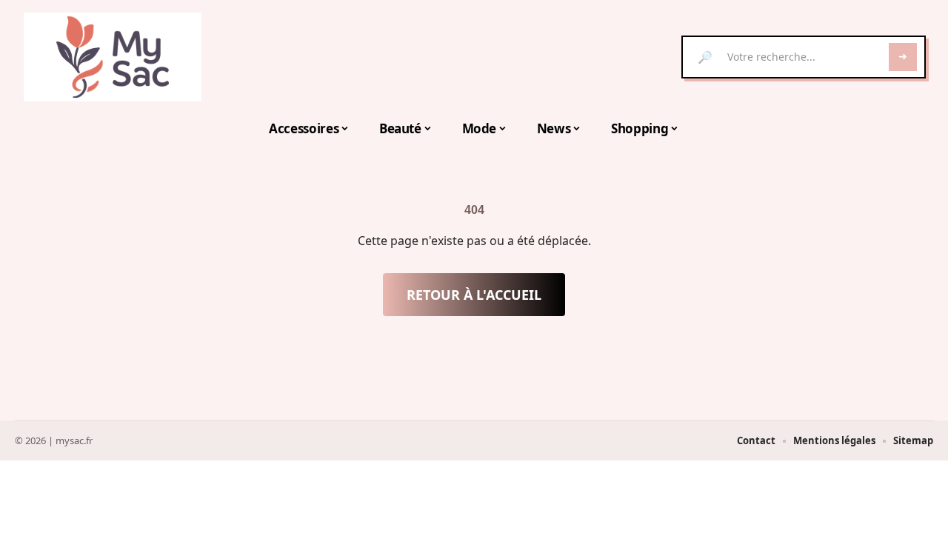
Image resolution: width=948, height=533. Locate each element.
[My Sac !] (112, 57)
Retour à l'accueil (474, 295)
